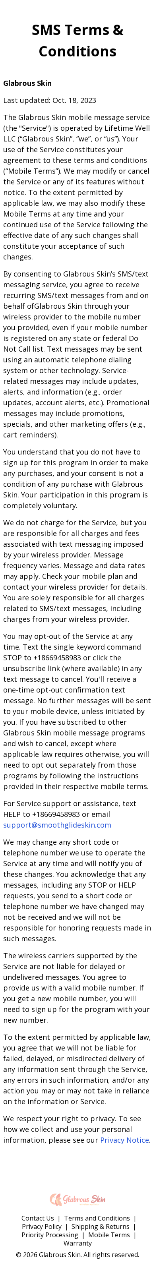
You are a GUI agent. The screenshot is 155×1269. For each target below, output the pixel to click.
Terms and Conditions (97, 1218)
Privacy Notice (124, 1140)
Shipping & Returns (101, 1227)
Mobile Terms (109, 1235)
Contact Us (37, 1218)
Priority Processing (49, 1235)
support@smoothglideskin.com (57, 825)
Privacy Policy (42, 1227)
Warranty (78, 1243)
